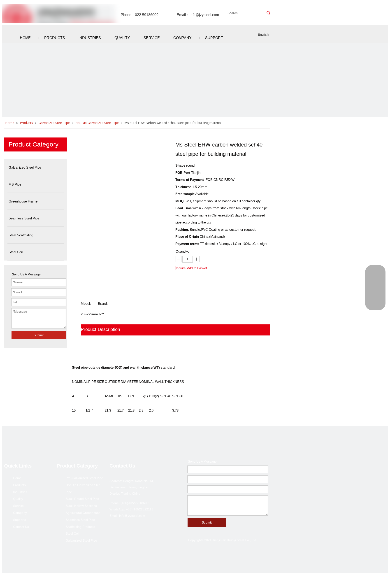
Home (17, 478)
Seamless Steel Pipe (80, 519)
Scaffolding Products (80, 526)
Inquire (181, 268)
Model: (86, 303)
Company (20, 512)
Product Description (100, 329)
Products (19, 485)
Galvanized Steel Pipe (81, 540)
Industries (20, 492)
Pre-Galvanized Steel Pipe (84, 478)
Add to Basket (197, 268)
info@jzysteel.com (204, 15)
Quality (18, 499)
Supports (19, 519)
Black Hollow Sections (81, 505)
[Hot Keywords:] (269, 13)
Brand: (103, 303)
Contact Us (21, 526)
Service (18, 505)
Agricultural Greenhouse (83, 512)
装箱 (85, 340)
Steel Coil (72, 533)
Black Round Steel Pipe (82, 499)
